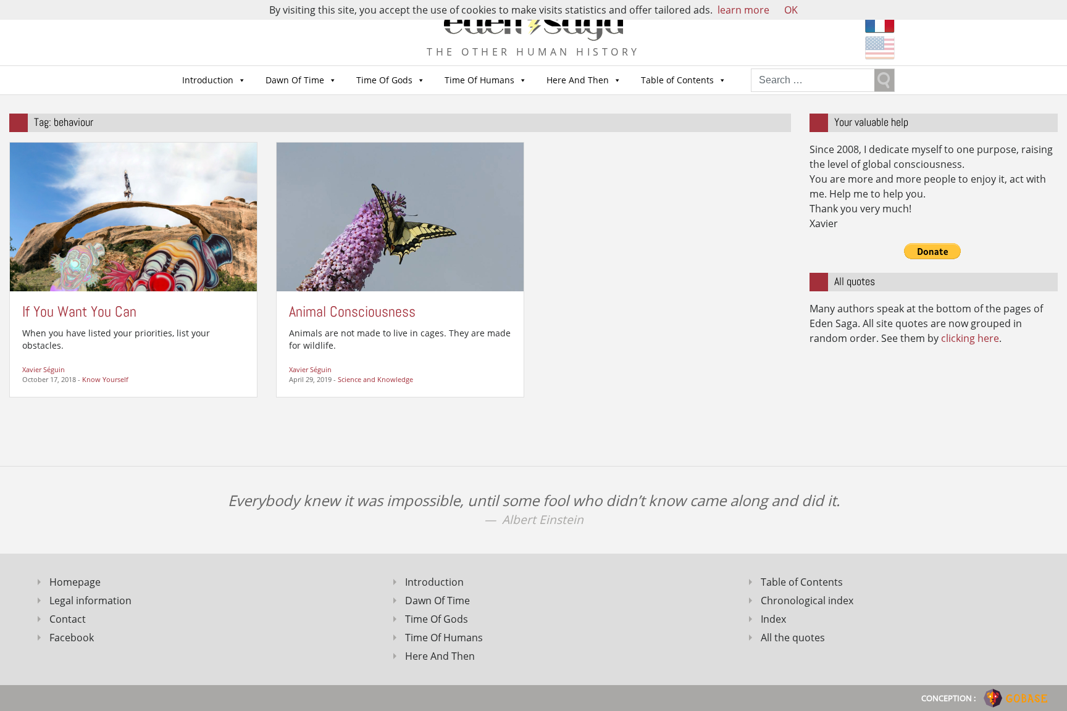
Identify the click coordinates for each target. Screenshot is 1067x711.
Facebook (71, 637)
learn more (743, 10)
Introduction (207, 80)
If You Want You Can (79, 311)
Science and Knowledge (375, 379)
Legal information (90, 600)
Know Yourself (105, 379)
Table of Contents (677, 80)
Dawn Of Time (295, 80)
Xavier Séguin (43, 369)
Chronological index (807, 600)
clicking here (970, 338)
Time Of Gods (384, 80)
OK (791, 10)
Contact (67, 619)
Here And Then (577, 80)
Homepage (75, 582)
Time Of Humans (479, 80)
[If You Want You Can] (133, 216)
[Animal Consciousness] (400, 216)
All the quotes (793, 637)
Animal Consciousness (352, 311)
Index (773, 619)
